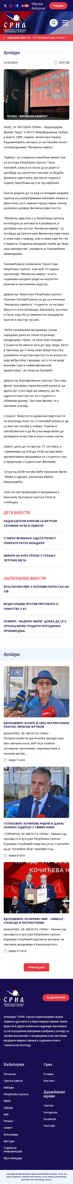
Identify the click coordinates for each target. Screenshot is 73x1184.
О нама (48, 1074)
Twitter (49, 1105)
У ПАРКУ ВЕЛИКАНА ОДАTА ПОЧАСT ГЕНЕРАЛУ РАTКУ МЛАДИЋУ (30, 540)
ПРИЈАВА (58, 5)
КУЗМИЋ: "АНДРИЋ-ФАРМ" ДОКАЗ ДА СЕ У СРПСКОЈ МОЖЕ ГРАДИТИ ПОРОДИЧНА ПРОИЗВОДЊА (35, 626)
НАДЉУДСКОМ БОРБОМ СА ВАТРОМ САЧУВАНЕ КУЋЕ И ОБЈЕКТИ (30, 523)
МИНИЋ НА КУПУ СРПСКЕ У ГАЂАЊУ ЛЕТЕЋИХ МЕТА (29, 558)
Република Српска (16, 1094)
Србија (8, 1107)
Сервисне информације (13, 1149)
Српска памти (13, 1080)
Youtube (49, 1125)
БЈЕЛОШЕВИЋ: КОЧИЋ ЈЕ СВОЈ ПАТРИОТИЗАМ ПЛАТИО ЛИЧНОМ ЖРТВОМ (36, 725)
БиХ (6, 1114)
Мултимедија (13, 1158)
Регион (8, 1121)
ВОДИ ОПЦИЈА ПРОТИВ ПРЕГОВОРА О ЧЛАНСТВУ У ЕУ (31, 606)
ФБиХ (7, 1101)
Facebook (50, 1119)
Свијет (8, 1127)
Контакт (49, 1080)
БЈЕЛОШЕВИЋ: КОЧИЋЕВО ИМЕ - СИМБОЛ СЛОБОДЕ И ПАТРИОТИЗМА (33, 920)
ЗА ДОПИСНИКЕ (56, 997)
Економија (11, 1134)
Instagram (50, 1112)
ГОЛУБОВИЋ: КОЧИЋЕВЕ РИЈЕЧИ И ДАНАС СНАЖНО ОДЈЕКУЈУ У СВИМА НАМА (34, 825)
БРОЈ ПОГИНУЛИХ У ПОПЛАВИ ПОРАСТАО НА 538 (36, 589)
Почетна (10, 1074)
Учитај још (36, 967)
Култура (9, 1141)
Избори (9, 1087)
